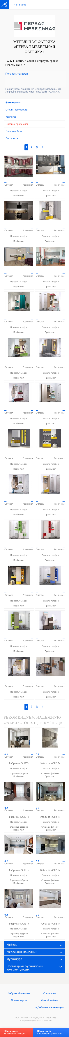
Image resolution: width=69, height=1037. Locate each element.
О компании (49, 993)
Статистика (12, 138)
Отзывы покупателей (17, 109)
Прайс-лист (18, 195)
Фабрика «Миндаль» (19, 993)
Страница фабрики (19, 773)
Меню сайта (19, 4)
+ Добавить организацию (50, 1007)
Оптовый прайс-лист (17, 124)
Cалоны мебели (14, 131)
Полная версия (19, 1000)
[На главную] (4, 4)
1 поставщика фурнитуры (49, 1032)
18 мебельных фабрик (15, 1032)
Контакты (11, 117)
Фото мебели (13, 102)
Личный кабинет (50, 1000)
